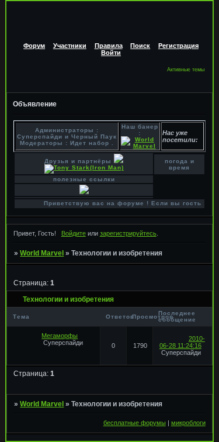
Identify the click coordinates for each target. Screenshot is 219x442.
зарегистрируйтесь (128, 233)
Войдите (73, 233)
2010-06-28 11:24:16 (182, 342)
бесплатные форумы (134, 422)
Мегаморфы (59, 335)
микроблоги (188, 422)
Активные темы (185, 69)
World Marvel (42, 253)
